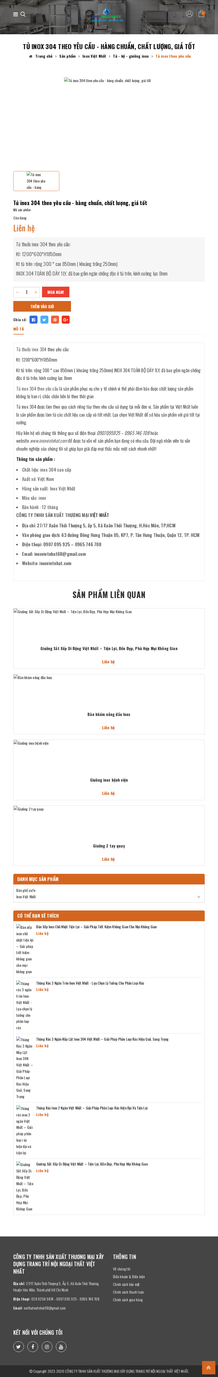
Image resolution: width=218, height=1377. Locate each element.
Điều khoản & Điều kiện (129, 1276)
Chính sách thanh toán (128, 1292)
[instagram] (47, 1346)
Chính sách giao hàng (127, 1299)
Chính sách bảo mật (126, 1284)
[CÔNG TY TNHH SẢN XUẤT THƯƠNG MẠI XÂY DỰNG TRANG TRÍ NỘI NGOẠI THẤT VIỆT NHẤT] (108, 14)
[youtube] (61, 1346)
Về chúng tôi (121, 1269)
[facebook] (32, 1346)
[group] (109, 122)
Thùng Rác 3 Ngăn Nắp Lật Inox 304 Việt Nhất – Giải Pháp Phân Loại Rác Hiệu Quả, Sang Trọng (102, 1039)
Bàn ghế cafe (25, 890)
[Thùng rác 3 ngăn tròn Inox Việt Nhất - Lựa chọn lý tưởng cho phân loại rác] (24, 1005)
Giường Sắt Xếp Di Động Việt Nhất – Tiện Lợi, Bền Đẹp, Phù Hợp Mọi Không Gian (92, 1164)
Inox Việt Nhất (26, 896)
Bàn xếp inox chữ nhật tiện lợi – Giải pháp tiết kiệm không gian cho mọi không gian (96, 926)
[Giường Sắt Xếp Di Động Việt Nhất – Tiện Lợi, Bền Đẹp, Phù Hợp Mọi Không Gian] (24, 1186)
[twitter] (18, 1346)
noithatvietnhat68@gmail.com (45, 1308)
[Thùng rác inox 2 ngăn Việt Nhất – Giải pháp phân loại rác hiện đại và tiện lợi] (24, 1130)
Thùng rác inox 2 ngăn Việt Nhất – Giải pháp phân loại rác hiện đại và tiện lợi (92, 1108)
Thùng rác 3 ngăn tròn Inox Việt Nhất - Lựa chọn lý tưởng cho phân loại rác (90, 983)
